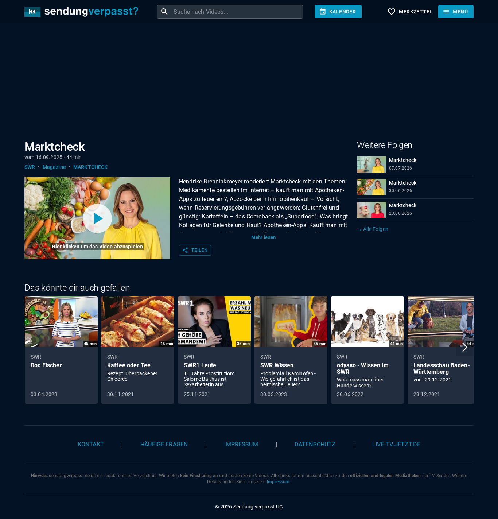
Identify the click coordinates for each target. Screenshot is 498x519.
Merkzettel (409, 11)
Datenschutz (315, 444)
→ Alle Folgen (372, 229)
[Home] (83, 12)
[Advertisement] (243, 83)
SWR (29, 167)
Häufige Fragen (164, 444)
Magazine (54, 167)
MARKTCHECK (90, 167)
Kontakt (91, 444)
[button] (465, 347)
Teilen (194, 250)
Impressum (241, 444)
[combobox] (237, 12)
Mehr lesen (263, 237)
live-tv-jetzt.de (396, 444)
